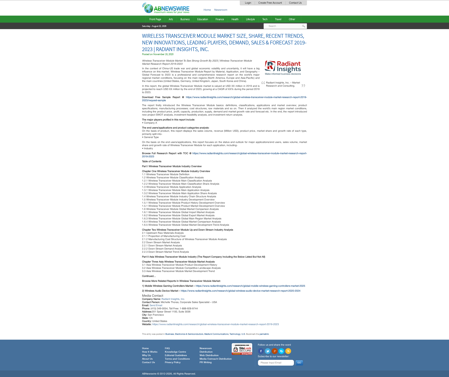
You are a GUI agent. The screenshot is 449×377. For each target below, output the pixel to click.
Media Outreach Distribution (216, 359)
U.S (243, 334)
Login (248, 3)
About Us (147, 359)
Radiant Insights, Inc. (173, 299)
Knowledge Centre (175, 352)
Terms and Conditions (177, 359)
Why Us (146, 355)
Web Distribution (209, 355)
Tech (264, 19)
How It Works (149, 352)
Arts (171, 19)
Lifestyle (250, 19)
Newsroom (220, 9)
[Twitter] (268, 351)
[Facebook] (261, 351)
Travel (278, 19)
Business (185, 19)
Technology (235, 334)
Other (292, 19)
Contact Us (295, 3)
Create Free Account (270, 3)
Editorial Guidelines (176, 355)
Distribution (206, 352)
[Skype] (281, 351)
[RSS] (288, 351)
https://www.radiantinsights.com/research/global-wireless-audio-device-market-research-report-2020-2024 (240, 290)
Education (202, 19)
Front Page (155, 19)
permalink (264, 334)
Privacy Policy (172, 362)
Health (235, 19)
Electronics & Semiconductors (189, 334)
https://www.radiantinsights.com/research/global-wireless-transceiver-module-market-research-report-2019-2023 (215, 324)
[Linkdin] (274, 351)
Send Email (156, 305)
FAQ (167, 348)
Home (207, 9)
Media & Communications (216, 334)
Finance (220, 19)
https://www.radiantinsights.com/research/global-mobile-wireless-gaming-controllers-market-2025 (250, 285)
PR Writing (206, 362)
